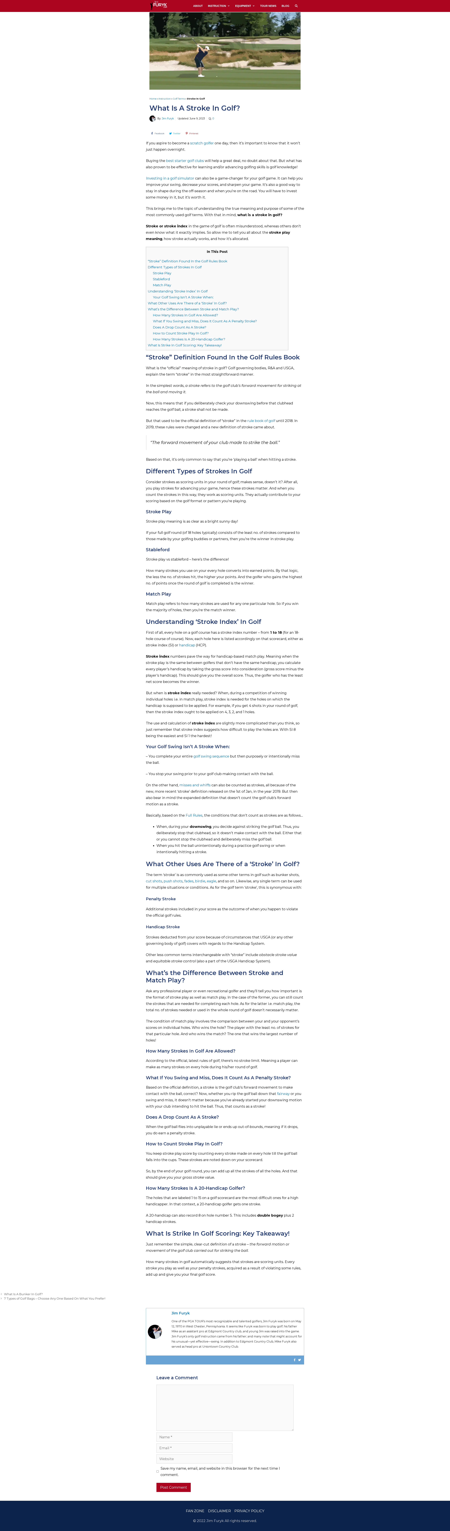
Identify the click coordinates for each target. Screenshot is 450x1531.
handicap (187, 645)
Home (153, 98)
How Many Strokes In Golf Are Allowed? (185, 315)
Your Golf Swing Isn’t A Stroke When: (183, 297)
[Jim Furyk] (158, 5)
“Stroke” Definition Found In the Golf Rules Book (187, 261)
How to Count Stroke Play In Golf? (181, 333)
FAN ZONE (195, 1511)
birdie (200, 881)
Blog (285, 5)
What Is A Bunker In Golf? (23, 1294)
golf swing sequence (211, 756)
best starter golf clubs (185, 161)
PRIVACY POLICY (249, 1511)
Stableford (161, 279)
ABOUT (198, 5)
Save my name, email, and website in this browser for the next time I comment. (220, 1471)
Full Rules (194, 815)
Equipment (243, 5)
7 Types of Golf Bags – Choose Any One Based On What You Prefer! (54, 1298)
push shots (173, 881)
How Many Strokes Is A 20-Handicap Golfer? (189, 339)
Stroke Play (162, 273)
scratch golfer (202, 143)
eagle (211, 881)
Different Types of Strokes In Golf (175, 267)
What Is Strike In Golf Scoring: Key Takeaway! (185, 345)
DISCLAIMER (219, 1511)
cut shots (154, 881)
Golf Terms (179, 98)
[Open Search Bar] (296, 6)
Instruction (217, 5)
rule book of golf (261, 421)
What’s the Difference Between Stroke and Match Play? (193, 309)
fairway (283, 1094)
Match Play (162, 285)
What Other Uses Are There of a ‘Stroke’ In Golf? (187, 303)
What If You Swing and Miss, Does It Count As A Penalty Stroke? (205, 321)
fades (189, 881)
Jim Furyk (168, 118)
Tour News (268, 5)
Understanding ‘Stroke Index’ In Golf (178, 291)
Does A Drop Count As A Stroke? (179, 327)
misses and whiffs (195, 785)
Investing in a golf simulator (170, 178)
